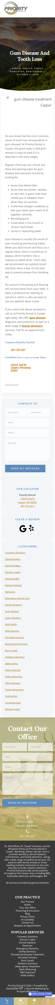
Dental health (22, 68)
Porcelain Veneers (27, 957)
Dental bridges (13, 565)
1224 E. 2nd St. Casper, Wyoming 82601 (20, 367)
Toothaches (11, 696)
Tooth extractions (14, 689)
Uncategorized (13, 702)
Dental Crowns (27, 939)
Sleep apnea (11, 663)
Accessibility (27, 919)
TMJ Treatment (27, 972)
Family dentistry (13, 604)
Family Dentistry (27, 951)
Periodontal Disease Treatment (27, 954)
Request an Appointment (27, 925)
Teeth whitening (13, 676)
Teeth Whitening (27, 969)
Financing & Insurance (27, 910)
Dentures (10, 591)
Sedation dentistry (15, 657)
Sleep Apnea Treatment (27, 966)
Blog (27, 913)
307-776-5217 (18, 349)
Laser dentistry (13, 618)
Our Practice (27, 901)
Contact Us (27, 922)
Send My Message (25, 468)
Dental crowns (12, 572)
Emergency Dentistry (27, 948)
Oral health (11, 624)
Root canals (11, 650)
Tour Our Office (27, 907)
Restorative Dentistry (16, 644)
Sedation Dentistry (28, 963)
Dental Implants (27, 942)
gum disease (38, 317)
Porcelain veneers (14, 637)
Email (27, 752)
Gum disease (34, 71)
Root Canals (27, 960)
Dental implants (13, 585)
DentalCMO (12, 988)
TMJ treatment (12, 683)
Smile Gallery (27, 975)
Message (27, 438)
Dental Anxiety (12, 559)
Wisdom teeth (12, 709)
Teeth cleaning (12, 670)
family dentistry (32, 326)
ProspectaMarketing (27, 991)
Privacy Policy (27, 916)
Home (27, 904)
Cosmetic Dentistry (15, 552)
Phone (27, 428)
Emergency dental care (17, 598)
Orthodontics (12, 631)
